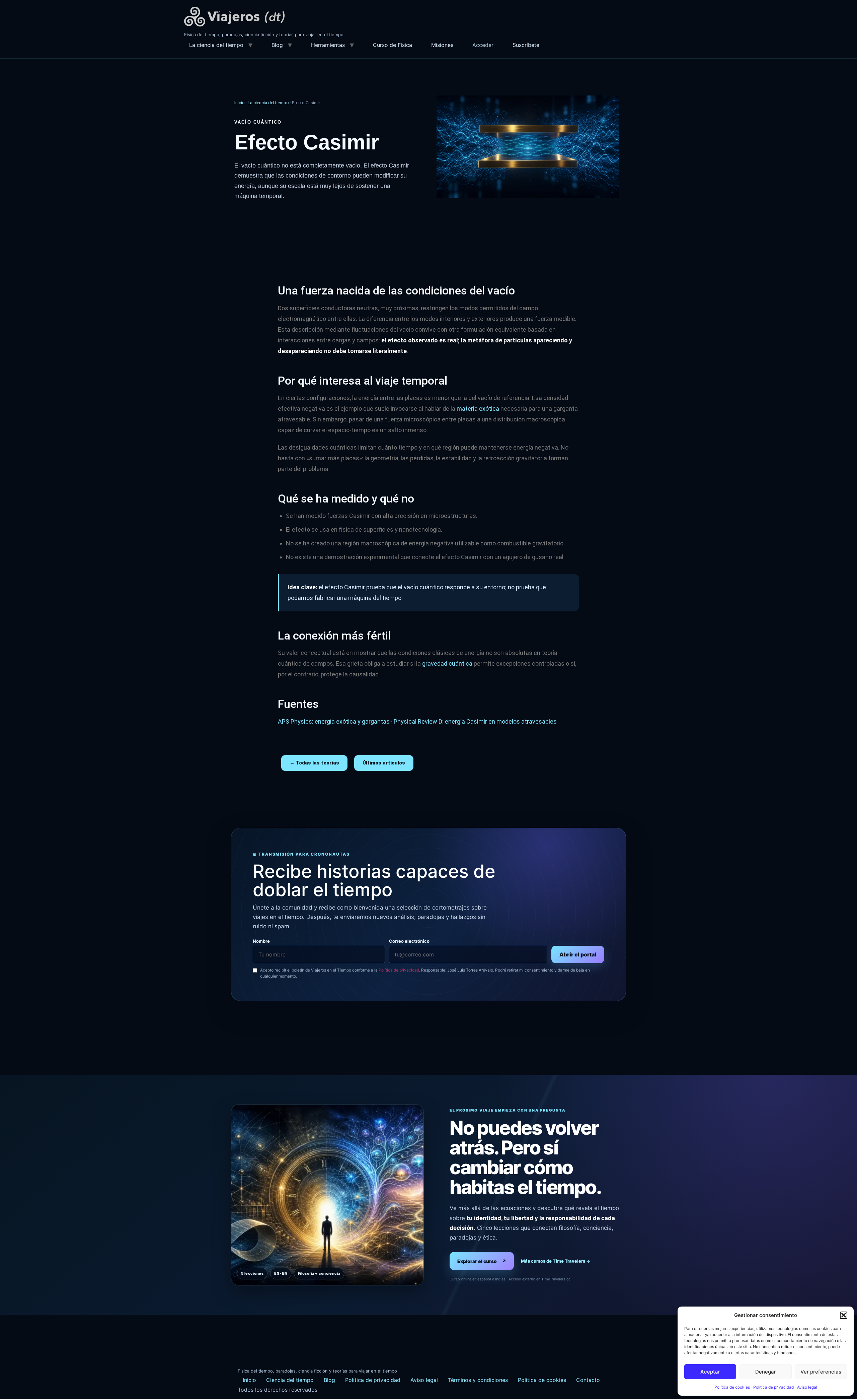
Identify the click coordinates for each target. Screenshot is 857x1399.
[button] (843, 1315)
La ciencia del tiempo (216, 45)
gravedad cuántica (447, 663)
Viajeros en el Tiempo (234, 16)
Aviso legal (807, 1387)
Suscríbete (526, 45)
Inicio (239, 102)
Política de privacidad (773, 1387)
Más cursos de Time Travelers (555, 1261)
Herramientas (328, 45)
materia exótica (478, 408)
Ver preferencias (820, 1372)
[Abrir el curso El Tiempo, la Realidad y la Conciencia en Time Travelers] (327, 1195)
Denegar (765, 1372)
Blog (277, 45)
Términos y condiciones (478, 1380)
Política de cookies (732, 1387)
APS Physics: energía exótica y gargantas (334, 721)
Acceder (482, 45)
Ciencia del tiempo (290, 1380)
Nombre (261, 941)
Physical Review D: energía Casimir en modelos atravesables (475, 721)
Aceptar (710, 1372)
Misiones (442, 45)
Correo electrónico (409, 941)
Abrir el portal (577, 954)
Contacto (588, 1380)
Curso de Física (392, 45)
